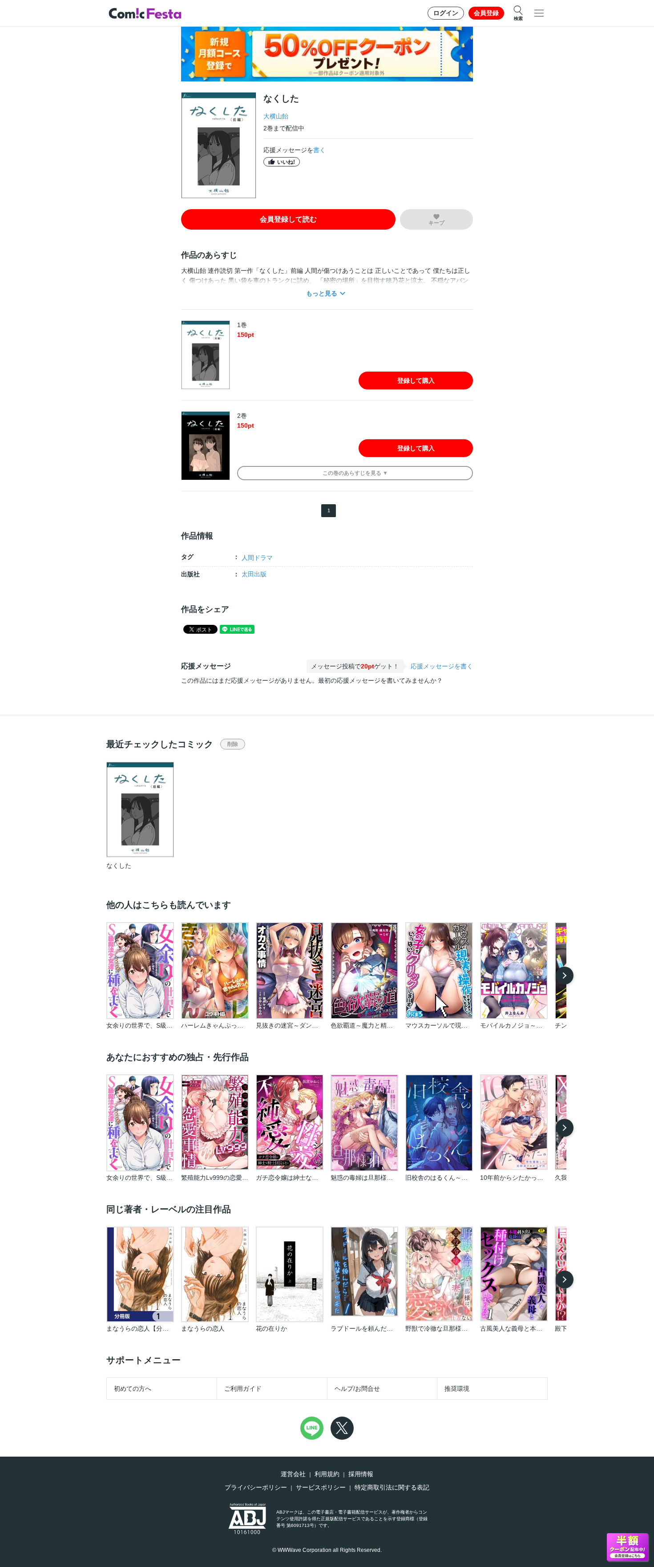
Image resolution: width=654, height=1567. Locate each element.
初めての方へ (132, 1388)
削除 (232, 744)
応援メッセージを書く (442, 666)
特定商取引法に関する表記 (392, 1487)
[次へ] (564, 975)
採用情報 (360, 1474)
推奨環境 (456, 1388)
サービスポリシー (321, 1487)
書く (319, 150)
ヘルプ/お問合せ (357, 1388)
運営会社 (293, 1474)
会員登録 (486, 12)
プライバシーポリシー (256, 1487)
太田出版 (254, 574)
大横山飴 (275, 116)
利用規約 (327, 1474)
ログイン (445, 12)
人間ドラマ (257, 557)
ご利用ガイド (243, 1388)
